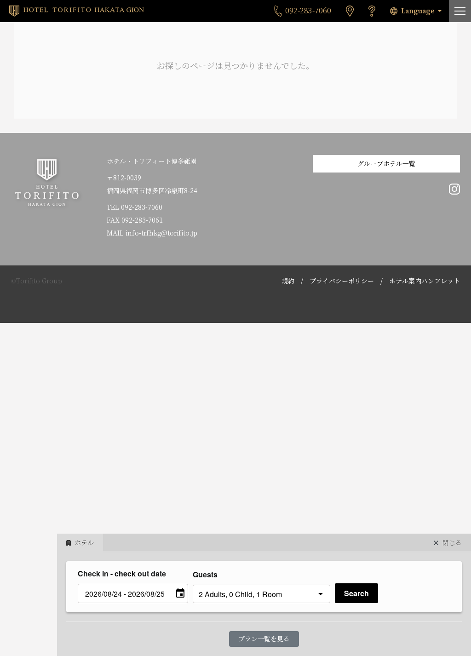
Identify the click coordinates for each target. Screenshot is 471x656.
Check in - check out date (122, 573)
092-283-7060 (141, 207)
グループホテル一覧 (386, 164)
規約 (287, 281)
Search (356, 593)
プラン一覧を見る (264, 639)
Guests (205, 574)
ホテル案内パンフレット (424, 281)
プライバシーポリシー (342, 281)
